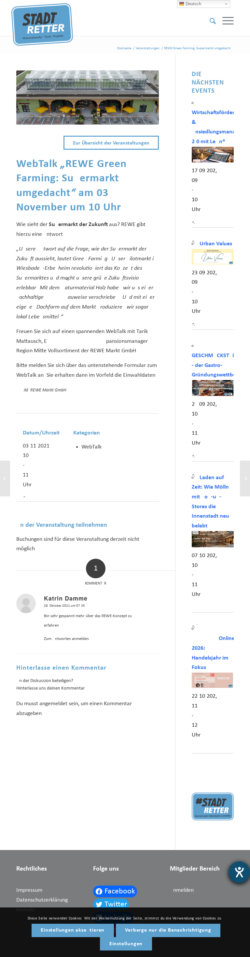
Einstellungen (126, 944)
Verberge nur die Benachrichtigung (168, 930)
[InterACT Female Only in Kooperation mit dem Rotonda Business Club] (5, 478)
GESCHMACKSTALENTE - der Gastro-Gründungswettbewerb (220, 365)
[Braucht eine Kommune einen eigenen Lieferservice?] (245, 478)
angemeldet (53, 704)
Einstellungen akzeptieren (72, 930)
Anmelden (182, 890)
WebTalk (91, 447)
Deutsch (192, 3)
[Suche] (209, 21)
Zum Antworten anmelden (66, 639)
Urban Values (216, 244)
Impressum (29, 890)
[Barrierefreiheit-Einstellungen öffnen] (239, 872)
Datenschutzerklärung (42, 900)
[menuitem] (209, 21)
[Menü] (225, 21)
